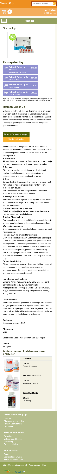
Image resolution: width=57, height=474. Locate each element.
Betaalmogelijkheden (12, 439)
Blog (44, 465)
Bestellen (8, 436)
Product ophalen (11, 444)
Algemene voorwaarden (14, 421)
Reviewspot (20, 471)
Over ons (8, 418)
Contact (7, 454)
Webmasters (34, 465)
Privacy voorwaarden (13, 424)
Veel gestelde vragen (13, 457)
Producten (29, 21)
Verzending (8, 441)
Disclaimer (8, 426)
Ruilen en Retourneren (13, 459)
